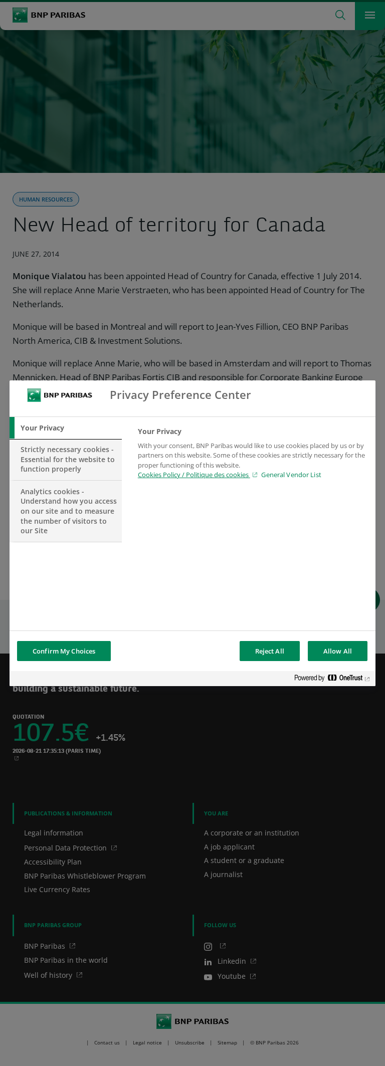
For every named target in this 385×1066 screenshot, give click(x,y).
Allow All (337, 651)
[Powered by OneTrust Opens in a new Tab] (332, 680)
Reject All (269, 651)
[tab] (66, 428)
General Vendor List (291, 474)
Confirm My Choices (64, 651)
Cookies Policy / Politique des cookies (194, 474)
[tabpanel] (252, 456)
